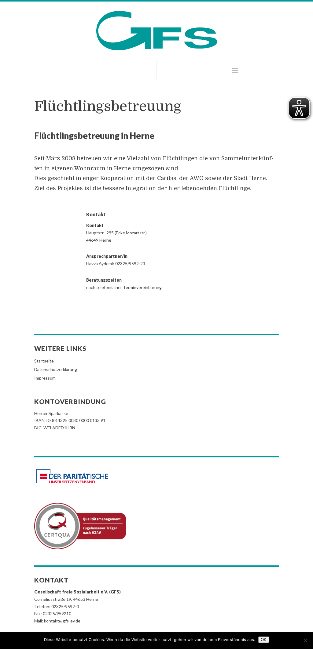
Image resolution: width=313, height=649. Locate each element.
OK (264, 639)
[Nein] (305, 640)
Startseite (44, 360)
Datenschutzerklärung (55, 369)
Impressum (45, 377)
